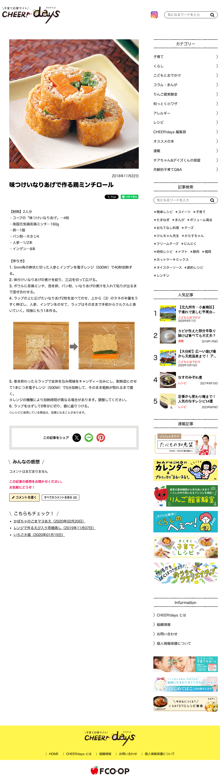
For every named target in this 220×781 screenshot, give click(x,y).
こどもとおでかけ (189, 317)
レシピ (182, 383)
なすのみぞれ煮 (190, 377)
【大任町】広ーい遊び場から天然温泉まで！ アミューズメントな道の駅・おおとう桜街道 (197, 354)
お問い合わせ (167, 634)
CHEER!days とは (171, 615)
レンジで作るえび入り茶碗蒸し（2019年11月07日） (55, 528)
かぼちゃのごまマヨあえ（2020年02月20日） (50, 521)
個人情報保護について (174, 643)
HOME (53, 753)
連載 (156, 151)
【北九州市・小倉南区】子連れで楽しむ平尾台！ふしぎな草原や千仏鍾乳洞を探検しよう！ (197, 309)
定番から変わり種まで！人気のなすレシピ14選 (197, 399)
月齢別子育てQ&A (167, 169)
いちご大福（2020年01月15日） (39, 534)
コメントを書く (26, 497)
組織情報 (164, 624)
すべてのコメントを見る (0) (60, 497)
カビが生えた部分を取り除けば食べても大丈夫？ (197, 333)
